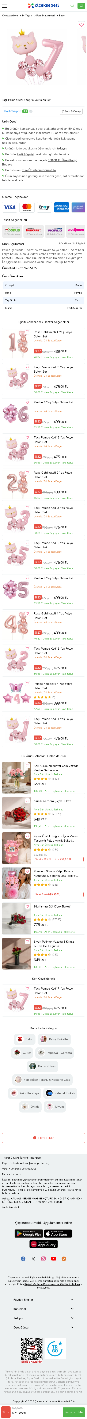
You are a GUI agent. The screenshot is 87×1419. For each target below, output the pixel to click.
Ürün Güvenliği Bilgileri (71, 243)
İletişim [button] (18, 1318)
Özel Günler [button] (22, 1328)
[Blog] (64, 1259)
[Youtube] (54, 1259)
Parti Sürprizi (12, 111)
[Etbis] (31, 1350)
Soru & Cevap (73, 111)
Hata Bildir (45, 1138)
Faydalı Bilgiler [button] (23, 1300)
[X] (33, 1259)
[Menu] (4, 5)
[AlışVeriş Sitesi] (81, 6)
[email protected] (39, 1163)
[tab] (43, 1300)
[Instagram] (43, 1259)
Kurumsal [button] (20, 1309)
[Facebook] (23, 1259)
